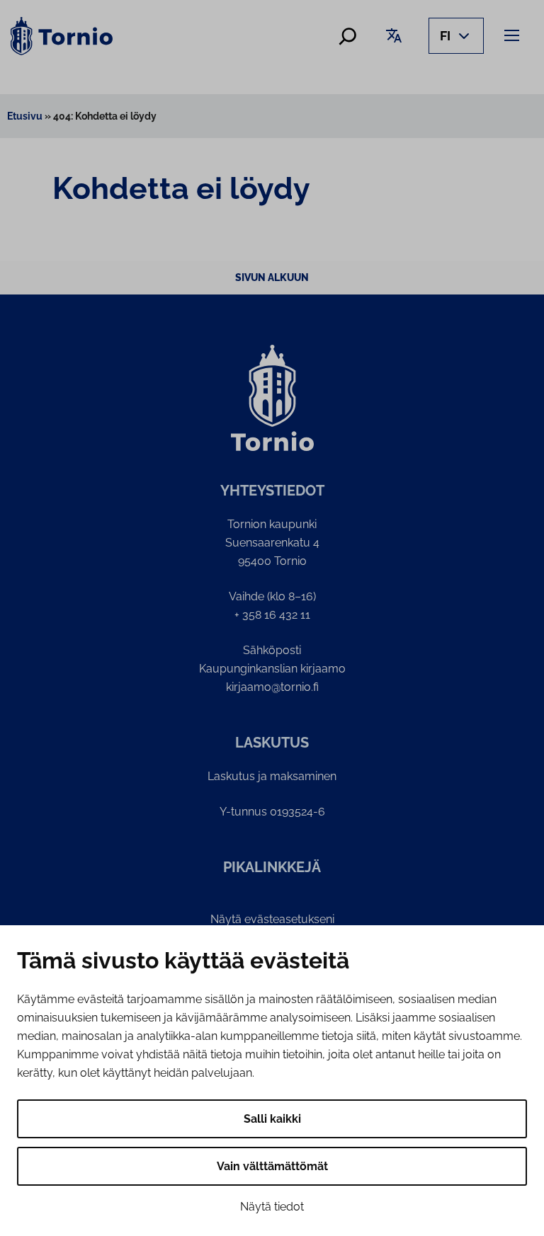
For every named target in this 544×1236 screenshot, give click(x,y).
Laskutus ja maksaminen (272, 776)
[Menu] (513, 35)
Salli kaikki (272, 1119)
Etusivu (24, 116)
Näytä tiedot (272, 1206)
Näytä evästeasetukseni (272, 919)
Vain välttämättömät (272, 1166)
